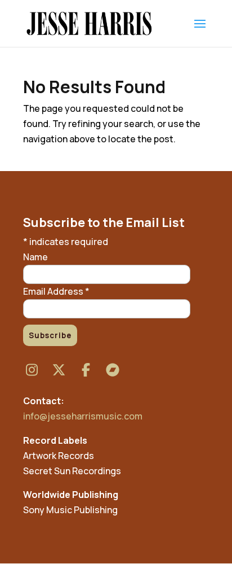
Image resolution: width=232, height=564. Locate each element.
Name (35, 257)
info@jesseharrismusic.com (82, 416)
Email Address (56, 291)
